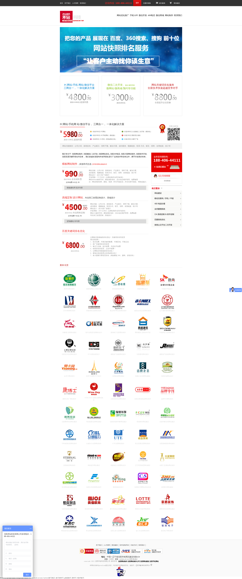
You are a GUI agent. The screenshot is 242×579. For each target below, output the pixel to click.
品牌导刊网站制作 (167, 399)
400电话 (151, 15)
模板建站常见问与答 (75, 188)
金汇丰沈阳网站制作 (142, 531)
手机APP (134, 15)
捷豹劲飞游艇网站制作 (118, 354)
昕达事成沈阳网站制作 (93, 531)
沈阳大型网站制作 (128, 154)
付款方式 (134, 545)
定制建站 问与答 (73, 221)
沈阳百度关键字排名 (70, 157)
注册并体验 (147, 3)
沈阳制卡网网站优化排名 (142, 487)
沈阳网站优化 (104, 154)
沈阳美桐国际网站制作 (167, 443)
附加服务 (177, 3)
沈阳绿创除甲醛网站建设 (118, 422)
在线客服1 (167, 181)
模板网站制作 (69, 163)
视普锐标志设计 (118, 487)
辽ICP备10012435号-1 (143, 565)
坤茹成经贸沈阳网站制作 (69, 531)
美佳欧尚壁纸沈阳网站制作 (94, 509)
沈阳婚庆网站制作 (69, 465)
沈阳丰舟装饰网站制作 (93, 487)
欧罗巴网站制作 (69, 289)
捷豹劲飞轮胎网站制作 (167, 354)
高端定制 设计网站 (72, 197)
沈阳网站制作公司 (134, 561)
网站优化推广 (123, 15)
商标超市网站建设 (94, 465)
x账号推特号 (59, 578)
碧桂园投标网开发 (118, 289)
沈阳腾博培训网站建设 (69, 422)
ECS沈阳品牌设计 (94, 354)
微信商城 (160, 15)
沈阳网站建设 (144, 561)
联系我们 (83, 3)
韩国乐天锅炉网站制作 (142, 509)
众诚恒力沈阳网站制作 (93, 443)
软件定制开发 (124, 545)
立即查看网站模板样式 (99, 164)
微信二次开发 (115, 84)
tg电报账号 (67, 578)
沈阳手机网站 (154, 561)
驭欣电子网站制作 (167, 531)
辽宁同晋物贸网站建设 (142, 465)
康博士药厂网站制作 (69, 399)
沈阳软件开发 (141, 154)
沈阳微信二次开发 (91, 154)
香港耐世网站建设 (143, 422)
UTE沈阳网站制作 (118, 443)
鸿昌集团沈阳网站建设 (93, 422)
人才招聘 (75, 3)
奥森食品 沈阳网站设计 (118, 465)
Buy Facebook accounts (36, 578)
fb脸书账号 (80, 578)
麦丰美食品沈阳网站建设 (118, 509)
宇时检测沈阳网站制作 (69, 443)
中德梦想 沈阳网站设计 (167, 332)
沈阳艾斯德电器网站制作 (142, 399)
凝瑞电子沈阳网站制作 (118, 332)
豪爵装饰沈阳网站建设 (167, 509)
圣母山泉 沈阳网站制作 (118, 531)
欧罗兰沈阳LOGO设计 (93, 376)
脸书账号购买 (11, 578)
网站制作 (169, 15)
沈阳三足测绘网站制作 (167, 465)
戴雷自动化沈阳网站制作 (142, 311)
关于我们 (68, 3)
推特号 (74, 578)
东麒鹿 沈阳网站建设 (69, 332)
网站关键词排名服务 (163, 84)
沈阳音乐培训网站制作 (69, 354)
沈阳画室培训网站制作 (118, 399)
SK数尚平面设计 (167, 289)
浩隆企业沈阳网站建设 (142, 376)
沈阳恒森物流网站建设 (69, 509)
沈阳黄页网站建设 (167, 487)
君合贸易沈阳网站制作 (142, 443)
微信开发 (143, 15)
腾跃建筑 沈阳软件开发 (142, 332)
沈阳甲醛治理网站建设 (167, 422)
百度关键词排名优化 (73, 231)
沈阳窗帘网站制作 (143, 354)
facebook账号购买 (49, 578)
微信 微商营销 (130, 85)
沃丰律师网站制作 (69, 311)
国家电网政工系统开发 (93, 289)
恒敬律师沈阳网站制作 (93, 311)
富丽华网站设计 (142, 289)
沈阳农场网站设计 (167, 376)
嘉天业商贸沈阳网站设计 (93, 332)
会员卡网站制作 (69, 376)
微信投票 (3, 578)
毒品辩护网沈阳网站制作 (118, 311)
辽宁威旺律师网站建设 (167, 311)
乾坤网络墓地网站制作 (69, 487)
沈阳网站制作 (77, 154)
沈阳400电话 (115, 154)
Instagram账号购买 (22, 578)
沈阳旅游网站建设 (118, 376)
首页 (61, 3)
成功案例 (162, 3)
